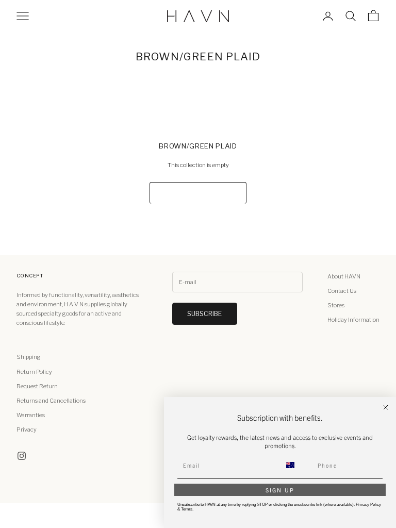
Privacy (26, 429)
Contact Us (341, 290)
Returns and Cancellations (51, 400)
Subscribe (204, 314)
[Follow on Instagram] (21, 456)
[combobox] (296, 465)
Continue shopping (197, 192)
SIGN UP (280, 489)
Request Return (37, 386)
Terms (186, 509)
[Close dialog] (386, 407)
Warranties (30, 415)
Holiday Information (353, 319)
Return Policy (34, 371)
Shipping (28, 356)
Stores (335, 305)
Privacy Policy (368, 504)
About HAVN (343, 276)
